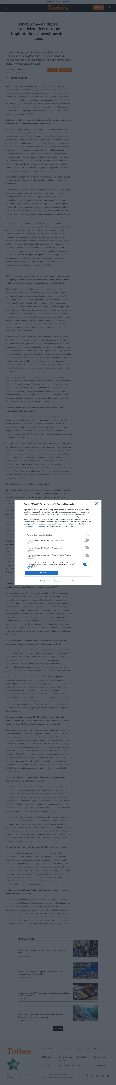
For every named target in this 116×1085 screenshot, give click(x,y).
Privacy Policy (71, 581)
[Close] (97, 504)
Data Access (58, 581)
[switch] (86, 540)
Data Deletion (45, 581)
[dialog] (58, 542)
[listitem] (58, 535)
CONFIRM (41, 573)
